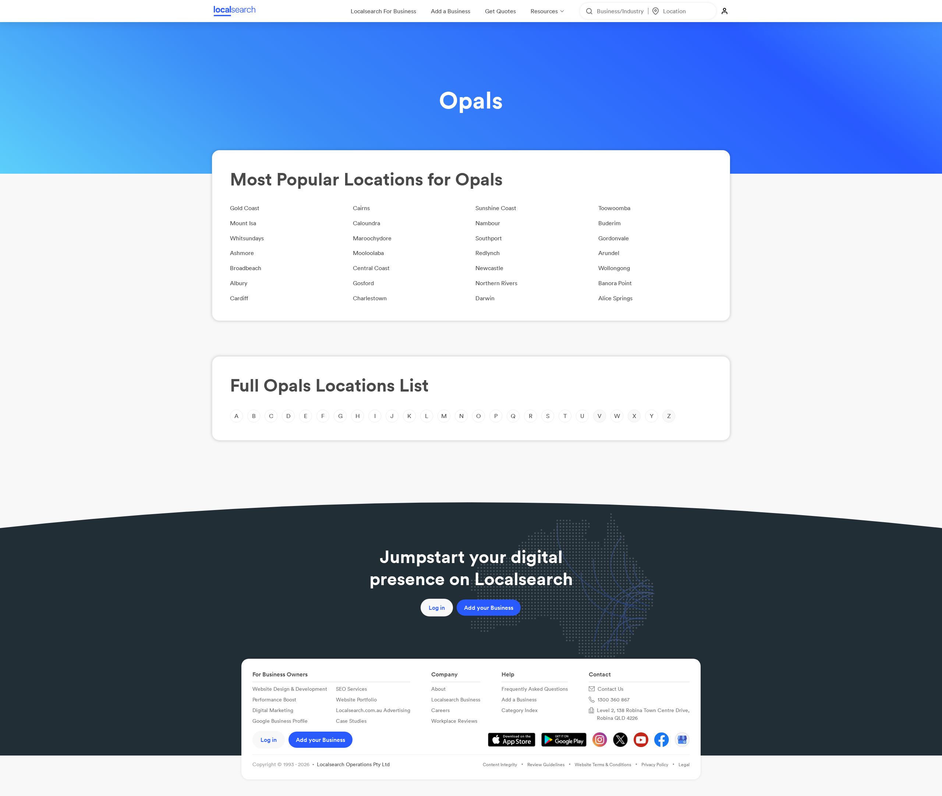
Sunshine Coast (495, 208)
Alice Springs (615, 298)
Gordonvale (613, 238)
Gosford (363, 283)
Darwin (485, 298)
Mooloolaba (368, 253)
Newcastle (489, 268)
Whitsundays (247, 238)
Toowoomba (614, 208)
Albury (238, 283)
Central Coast (371, 268)
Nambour (487, 223)
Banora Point (615, 283)
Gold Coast (244, 208)
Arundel (608, 253)
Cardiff (239, 298)
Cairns (361, 208)
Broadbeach (245, 268)
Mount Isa (243, 223)
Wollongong (614, 268)
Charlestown (370, 298)
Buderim (609, 223)
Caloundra (366, 223)
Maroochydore (372, 238)
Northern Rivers (496, 283)
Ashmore (242, 253)
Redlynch (487, 253)
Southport (488, 238)
